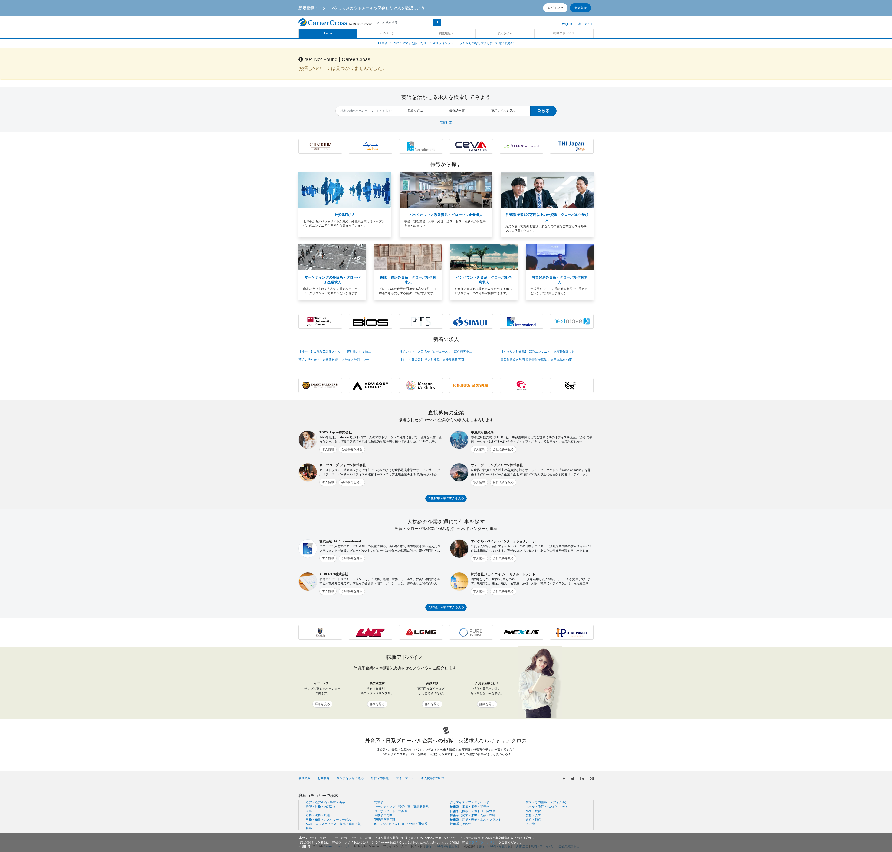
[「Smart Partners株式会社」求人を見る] (320, 385)
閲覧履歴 (445, 33)
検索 (545, 111)
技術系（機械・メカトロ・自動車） (474, 811)
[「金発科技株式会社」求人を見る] (471, 385)
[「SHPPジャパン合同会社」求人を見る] (370, 146)
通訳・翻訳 (533, 819)
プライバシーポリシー (483, 842)
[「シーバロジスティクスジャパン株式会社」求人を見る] (471, 146)
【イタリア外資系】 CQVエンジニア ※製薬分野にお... (539, 351)
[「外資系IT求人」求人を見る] (344, 190)
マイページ (386, 33)
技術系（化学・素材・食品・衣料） (474, 815)
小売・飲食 (533, 811)
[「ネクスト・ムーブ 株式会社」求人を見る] (571, 321)
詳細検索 (446, 122)
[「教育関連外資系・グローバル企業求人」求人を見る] (560, 257)
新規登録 (580, 8)
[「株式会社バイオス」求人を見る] (370, 321)
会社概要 (304, 778)
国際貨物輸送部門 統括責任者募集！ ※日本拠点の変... (538, 359)
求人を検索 (504, 33)
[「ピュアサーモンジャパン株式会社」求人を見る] (471, 632)
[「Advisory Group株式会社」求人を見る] (370, 385)
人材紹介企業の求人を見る (446, 607)
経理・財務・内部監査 (321, 806)
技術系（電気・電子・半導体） (471, 806)
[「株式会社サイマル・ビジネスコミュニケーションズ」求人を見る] (471, 321)
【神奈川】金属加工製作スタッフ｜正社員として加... (334, 351)
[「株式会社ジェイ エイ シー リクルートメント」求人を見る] (421, 146)
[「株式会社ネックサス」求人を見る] (521, 632)
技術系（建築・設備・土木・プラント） (477, 819)
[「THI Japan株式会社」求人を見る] (571, 146)
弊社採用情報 (380, 778)
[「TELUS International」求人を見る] (521, 146)
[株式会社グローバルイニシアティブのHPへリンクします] (571, 385)
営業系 (378, 802)
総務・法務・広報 (318, 815)
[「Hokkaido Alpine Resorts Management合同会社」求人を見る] (320, 146)
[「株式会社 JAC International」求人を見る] (521, 321)
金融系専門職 (383, 815)
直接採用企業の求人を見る (446, 498)
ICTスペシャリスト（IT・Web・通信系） (402, 824)
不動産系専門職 (384, 819)
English (567, 24)
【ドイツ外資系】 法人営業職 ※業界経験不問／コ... (436, 359)
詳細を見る (322, 704)
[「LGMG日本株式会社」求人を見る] (421, 632)
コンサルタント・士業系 (390, 811)
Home (328, 33)
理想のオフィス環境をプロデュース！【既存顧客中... (436, 351)
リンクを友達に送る (350, 778)
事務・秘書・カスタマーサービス (328, 819)
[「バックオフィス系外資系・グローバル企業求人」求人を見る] (446, 190)
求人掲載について (433, 778)
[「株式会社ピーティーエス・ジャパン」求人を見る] (421, 321)
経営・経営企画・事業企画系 (325, 802)
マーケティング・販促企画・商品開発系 (401, 806)
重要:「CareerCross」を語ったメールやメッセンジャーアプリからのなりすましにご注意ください (447, 43)
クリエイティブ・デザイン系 (469, 802)
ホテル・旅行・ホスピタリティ (547, 806)
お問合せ (324, 778)
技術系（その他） (462, 824)
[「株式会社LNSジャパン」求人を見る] (370, 632)
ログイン (554, 8)
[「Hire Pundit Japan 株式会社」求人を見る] (571, 632)
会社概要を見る (351, 449)
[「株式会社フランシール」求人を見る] (521, 385)
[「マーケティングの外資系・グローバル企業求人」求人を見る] (332, 257)
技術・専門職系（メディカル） (547, 802)
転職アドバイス (563, 33)
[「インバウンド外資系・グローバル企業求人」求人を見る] (484, 257)
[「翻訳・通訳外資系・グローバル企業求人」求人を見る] (408, 257)
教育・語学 (533, 815)
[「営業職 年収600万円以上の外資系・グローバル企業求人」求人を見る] (547, 190)
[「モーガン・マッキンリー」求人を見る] (421, 385)
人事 (309, 811)
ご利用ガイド (584, 24)
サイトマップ (405, 778)
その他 (530, 824)
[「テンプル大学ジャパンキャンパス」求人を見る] (320, 321)
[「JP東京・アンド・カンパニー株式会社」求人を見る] (320, 632)
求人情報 (328, 449)
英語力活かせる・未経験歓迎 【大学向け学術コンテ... (335, 359)
